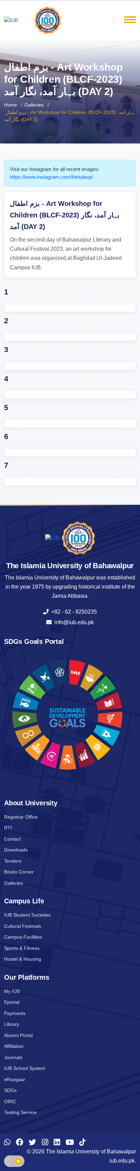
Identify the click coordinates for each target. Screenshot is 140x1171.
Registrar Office (21, 817)
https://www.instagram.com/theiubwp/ (51, 177)
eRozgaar (14, 1079)
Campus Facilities (23, 937)
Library (11, 1024)
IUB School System (24, 1068)
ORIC (10, 1101)
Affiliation (13, 1046)
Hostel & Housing (22, 959)
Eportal (11, 1002)
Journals (13, 1057)
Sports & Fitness (21, 948)
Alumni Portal (18, 1035)
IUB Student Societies (27, 915)
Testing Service (20, 1112)
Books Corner (19, 872)
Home (10, 105)
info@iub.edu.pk (73, 622)
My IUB (12, 991)
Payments (14, 1013)
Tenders (12, 861)
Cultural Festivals (22, 926)
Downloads (16, 849)
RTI (8, 827)
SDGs (10, 1090)
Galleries (33, 105)
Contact (12, 839)
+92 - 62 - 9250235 (73, 612)
